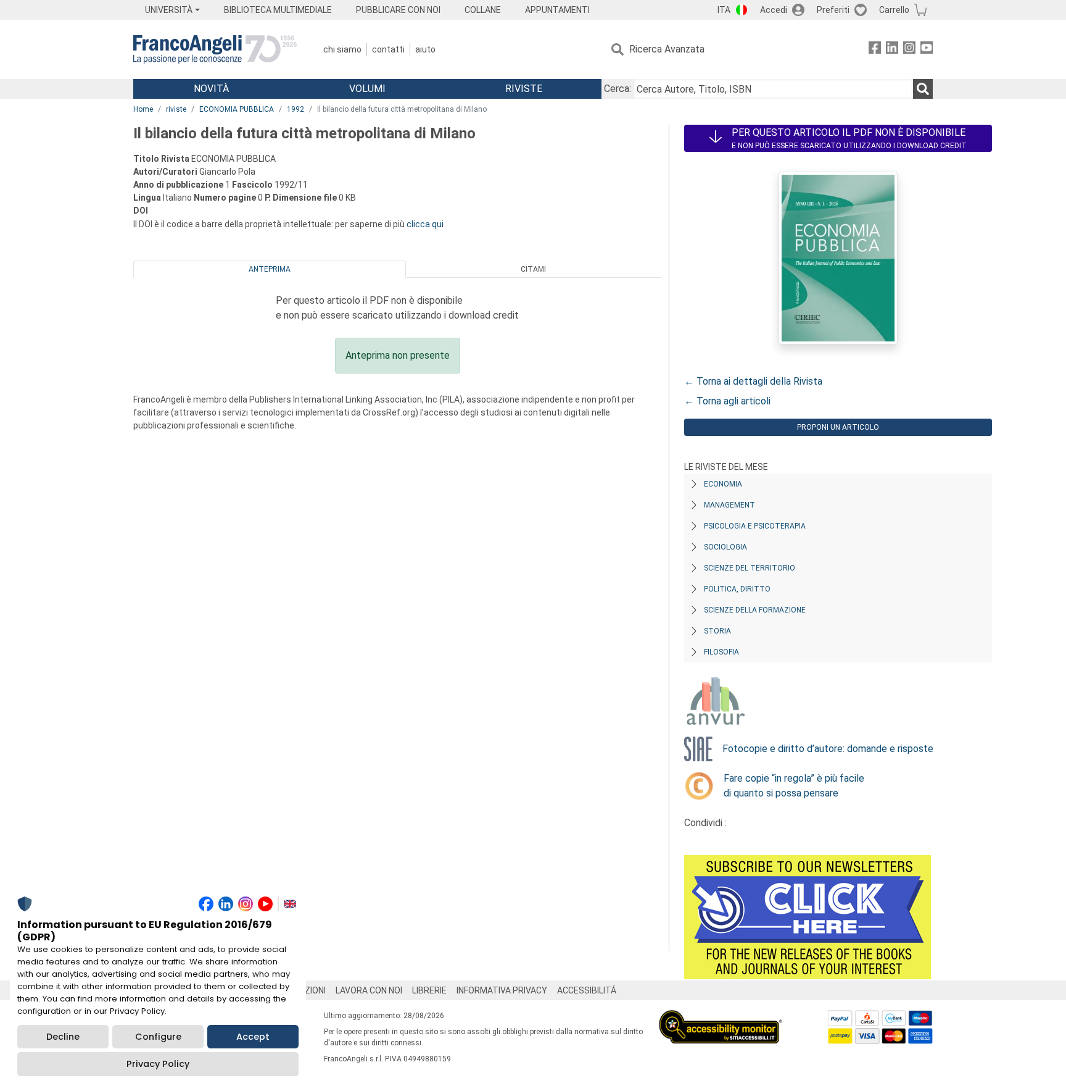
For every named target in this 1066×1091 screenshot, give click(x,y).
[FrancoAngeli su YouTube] (926, 49)
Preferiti (833, 10)
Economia (723, 484)
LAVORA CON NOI (369, 990)
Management (729, 505)
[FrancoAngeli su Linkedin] (892, 49)
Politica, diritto (737, 589)
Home (143, 109)
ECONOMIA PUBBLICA (236, 109)
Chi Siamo (342, 49)
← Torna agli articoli (727, 401)
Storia (717, 631)
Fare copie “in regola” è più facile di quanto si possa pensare (794, 785)
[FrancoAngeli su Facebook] (875, 49)
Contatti (388, 49)
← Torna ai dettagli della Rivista (753, 381)
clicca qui (425, 224)
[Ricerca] (923, 89)
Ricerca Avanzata (666, 49)
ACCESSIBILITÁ (586, 990)
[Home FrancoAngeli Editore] (215, 49)
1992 (295, 109)
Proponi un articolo (838, 427)
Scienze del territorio (749, 568)
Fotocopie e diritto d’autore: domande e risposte (827, 749)
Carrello (894, 10)
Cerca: (617, 88)
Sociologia (725, 547)
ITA (723, 10)
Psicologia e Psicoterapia (755, 526)
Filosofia (721, 652)
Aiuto (425, 49)
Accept (253, 1036)
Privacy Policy (157, 1064)
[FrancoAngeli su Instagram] (909, 49)
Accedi (773, 10)
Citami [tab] (533, 269)
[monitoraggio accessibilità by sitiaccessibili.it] (720, 1017)
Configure (158, 1036)
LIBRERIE (429, 990)
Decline (63, 1036)
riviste (176, 109)
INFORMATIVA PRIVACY (502, 990)
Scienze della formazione (755, 610)
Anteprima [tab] (270, 269)
